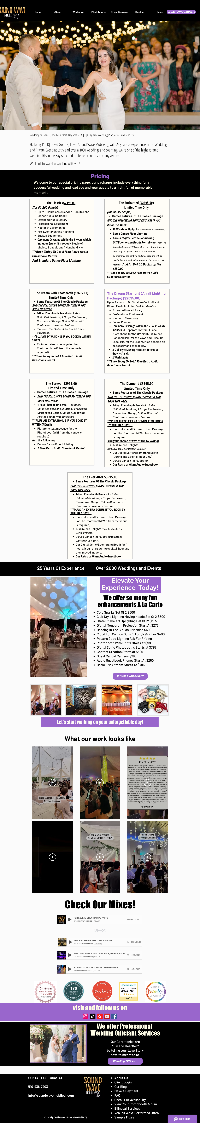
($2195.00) (69, 202)
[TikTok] (92, 1016)
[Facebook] (114, 1016)
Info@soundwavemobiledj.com (51, 1095)
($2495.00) (147, 202)
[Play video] (52, 782)
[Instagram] (85, 1016)
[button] (83, 673)
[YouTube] (107, 1016)
